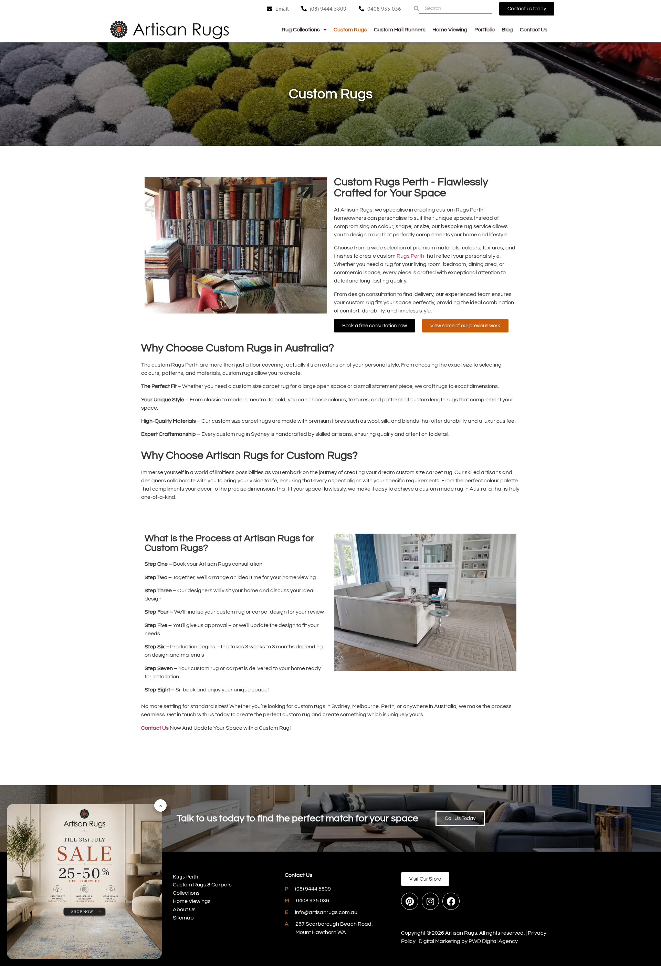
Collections (186, 893)
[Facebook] (451, 901)
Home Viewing (450, 29)
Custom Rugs (350, 29)
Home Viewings (192, 901)
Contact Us (533, 29)
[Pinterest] (409, 901)
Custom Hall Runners (400, 29)
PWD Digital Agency (493, 941)
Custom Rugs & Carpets (202, 884)
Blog (507, 29)
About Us (184, 909)
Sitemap (183, 918)
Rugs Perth (410, 256)
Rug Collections (301, 29)
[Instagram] (430, 901)
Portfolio (484, 29)
